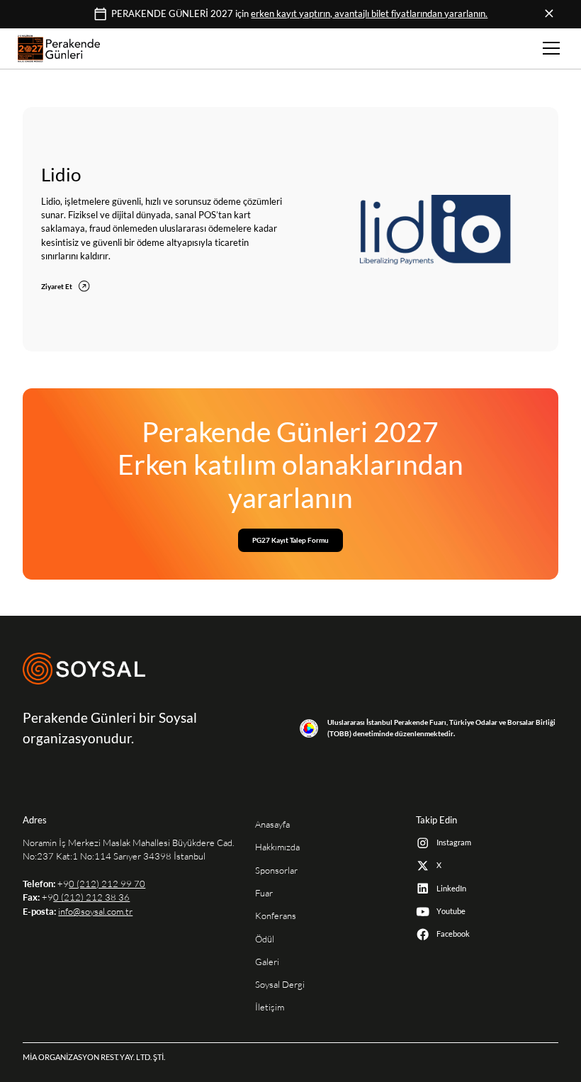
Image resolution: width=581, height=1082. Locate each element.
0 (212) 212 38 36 (91, 897)
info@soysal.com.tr (95, 911)
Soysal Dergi (280, 984)
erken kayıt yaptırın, (369, 14)
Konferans (275, 916)
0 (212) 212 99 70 (107, 884)
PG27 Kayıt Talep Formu (290, 540)
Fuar (264, 893)
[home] (59, 48)
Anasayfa (272, 824)
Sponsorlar (276, 870)
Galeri (267, 962)
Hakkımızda (277, 847)
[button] (549, 48)
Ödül (264, 939)
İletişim (269, 1007)
